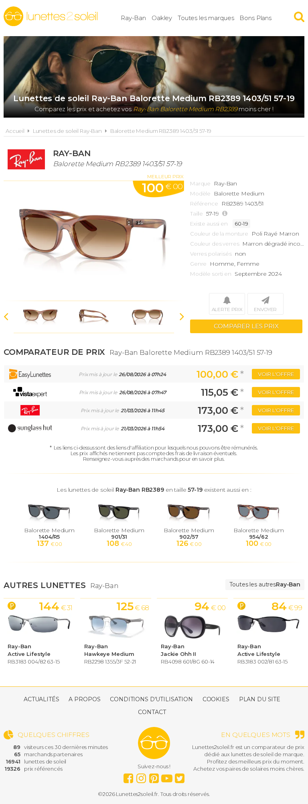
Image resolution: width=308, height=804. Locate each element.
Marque (200, 183)
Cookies (216, 699)
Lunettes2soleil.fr (50, 16)
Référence (204, 203)
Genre (198, 264)
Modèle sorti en (210, 274)
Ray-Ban (133, 18)
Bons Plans (255, 18)
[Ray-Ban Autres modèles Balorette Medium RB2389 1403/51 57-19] (94, 241)
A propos (84, 699)
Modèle (200, 193)
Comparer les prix (246, 326)
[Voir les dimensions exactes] (225, 214)
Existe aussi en (209, 223)
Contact (152, 712)
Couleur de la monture (219, 233)
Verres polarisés (211, 253)
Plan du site (259, 699)
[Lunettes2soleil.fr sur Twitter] (179, 776)
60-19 (241, 223)
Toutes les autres (264, 584)
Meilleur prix (165, 176)
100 (162, 188)
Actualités (41, 699)
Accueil (15, 131)
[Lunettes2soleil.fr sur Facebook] (128, 776)
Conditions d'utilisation (151, 699)
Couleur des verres (214, 243)
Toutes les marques (206, 18)
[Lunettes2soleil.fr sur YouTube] (166, 776)
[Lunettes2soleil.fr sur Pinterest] (154, 776)
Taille (196, 213)
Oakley (162, 18)
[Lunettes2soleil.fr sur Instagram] (141, 776)
